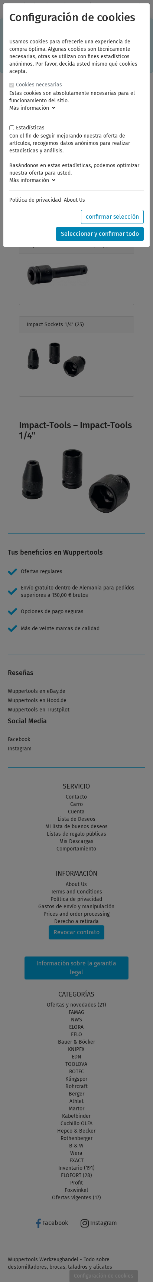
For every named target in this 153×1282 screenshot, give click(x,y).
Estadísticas (30, 128)
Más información (30, 108)
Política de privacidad (35, 200)
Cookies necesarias (39, 85)
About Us (74, 200)
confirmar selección (112, 216)
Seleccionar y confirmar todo (100, 233)
